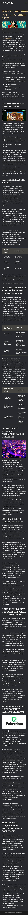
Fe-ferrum (7, 3)
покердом (8, 38)
